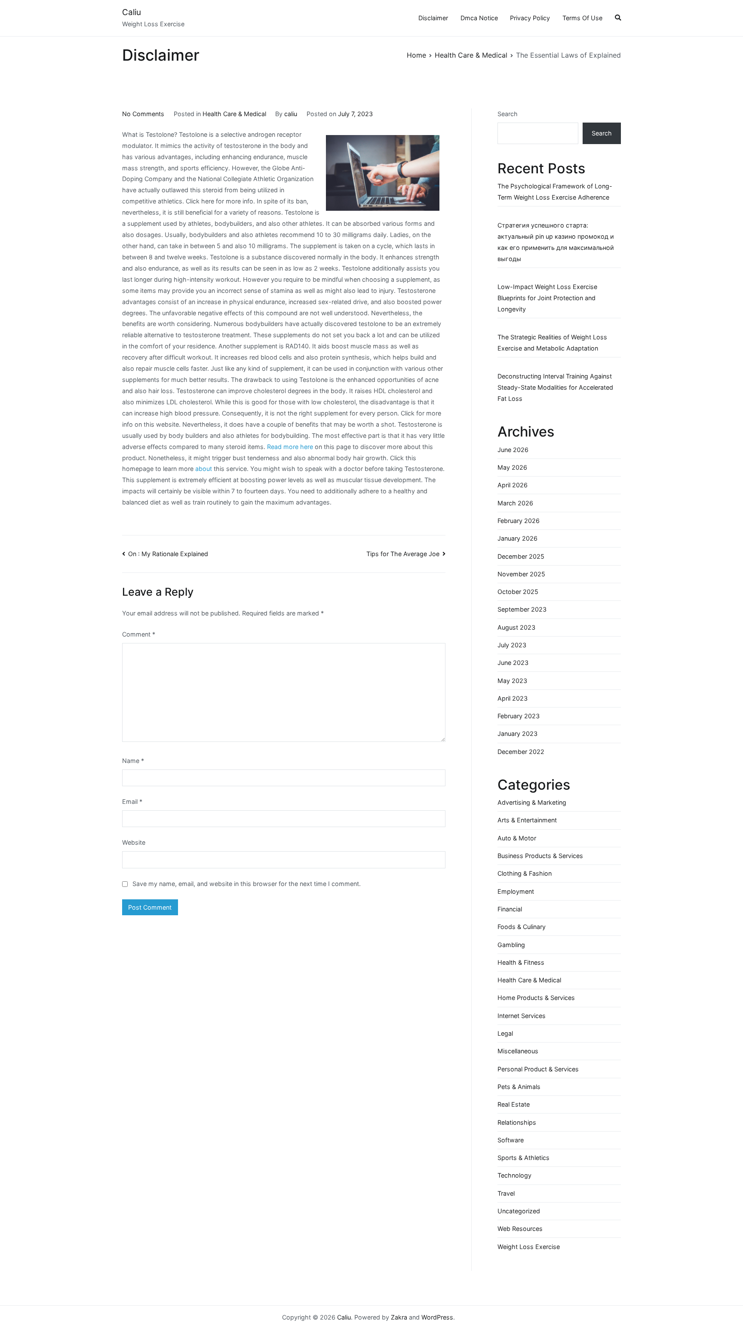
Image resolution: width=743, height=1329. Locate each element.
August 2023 (516, 627)
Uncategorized (518, 1211)
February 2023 (518, 716)
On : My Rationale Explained (168, 553)
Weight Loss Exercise (528, 1246)
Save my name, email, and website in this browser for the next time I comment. (246, 883)
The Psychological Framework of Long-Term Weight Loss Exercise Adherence (554, 191)
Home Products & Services (536, 997)
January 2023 (517, 733)
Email (132, 801)
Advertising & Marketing (531, 802)
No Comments (143, 113)
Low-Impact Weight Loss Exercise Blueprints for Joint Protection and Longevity (547, 298)
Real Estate (513, 1104)
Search (507, 113)
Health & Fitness (520, 962)
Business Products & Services (540, 855)
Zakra (399, 1317)
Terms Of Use (582, 18)
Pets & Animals (518, 1086)
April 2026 (512, 485)
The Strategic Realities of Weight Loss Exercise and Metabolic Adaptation (552, 342)
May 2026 (512, 467)
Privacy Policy (530, 18)
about (203, 468)
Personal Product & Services (538, 1069)
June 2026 (512, 449)
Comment (138, 634)
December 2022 (520, 751)
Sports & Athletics (523, 1157)
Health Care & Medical (234, 113)
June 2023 (512, 662)
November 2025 (521, 574)
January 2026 (517, 538)
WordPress (437, 1317)
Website (133, 842)
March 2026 (515, 503)
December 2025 (520, 556)
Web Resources (520, 1228)
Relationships (516, 1122)
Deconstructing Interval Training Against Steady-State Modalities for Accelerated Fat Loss (555, 387)
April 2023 (512, 698)
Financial (509, 909)
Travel (506, 1193)
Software (510, 1140)
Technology (514, 1175)
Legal (505, 1033)
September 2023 (522, 609)
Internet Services (521, 1015)
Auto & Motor (516, 838)
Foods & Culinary (521, 926)
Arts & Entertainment (527, 820)
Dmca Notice (479, 18)
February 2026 (518, 520)
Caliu (131, 12)
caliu (290, 113)
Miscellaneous (517, 1051)
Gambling (511, 944)
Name (133, 760)
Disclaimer (433, 18)
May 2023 (512, 680)
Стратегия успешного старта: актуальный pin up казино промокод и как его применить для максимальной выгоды (555, 242)
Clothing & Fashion (524, 873)
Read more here (290, 446)
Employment (515, 891)
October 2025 (517, 591)
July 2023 (511, 645)
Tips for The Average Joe (402, 553)
